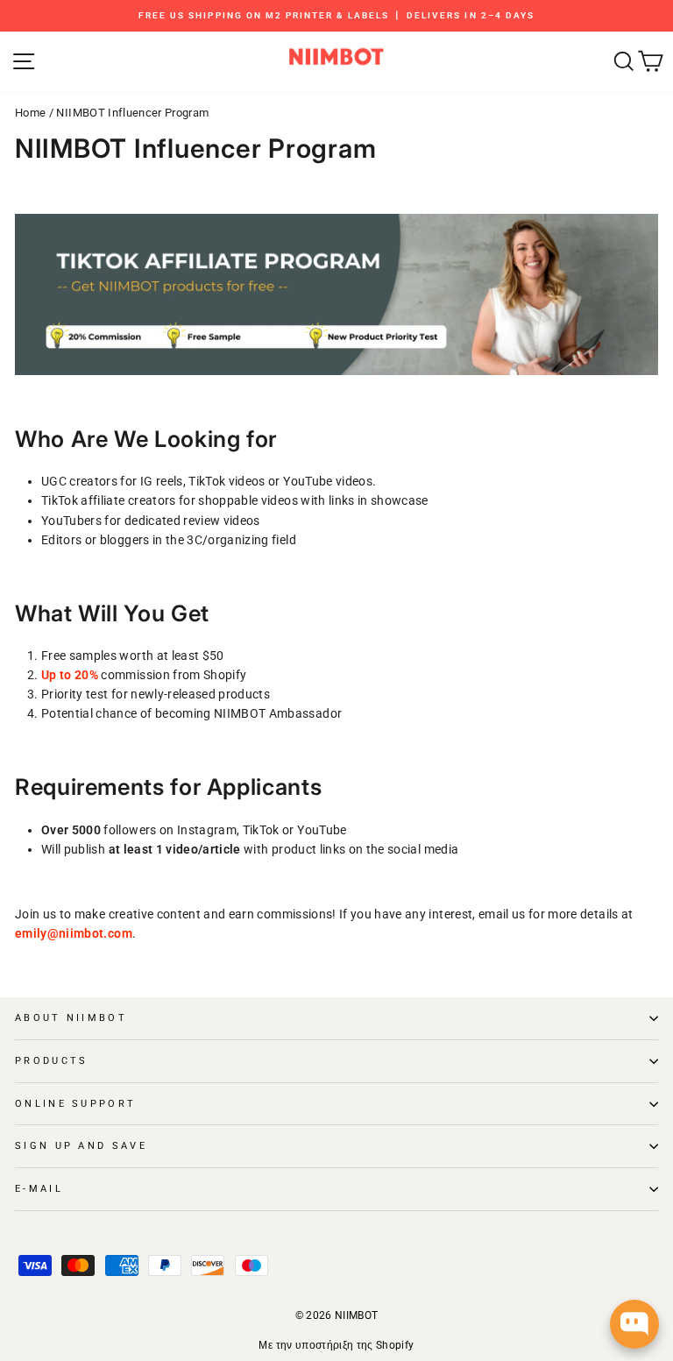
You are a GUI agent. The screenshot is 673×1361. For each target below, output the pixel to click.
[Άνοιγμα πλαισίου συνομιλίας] (634, 1324)
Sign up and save (81, 1146)
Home (30, 112)
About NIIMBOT (71, 1018)
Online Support (75, 1103)
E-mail (39, 1188)
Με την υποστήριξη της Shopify (336, 1345)
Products (52, 1061)
